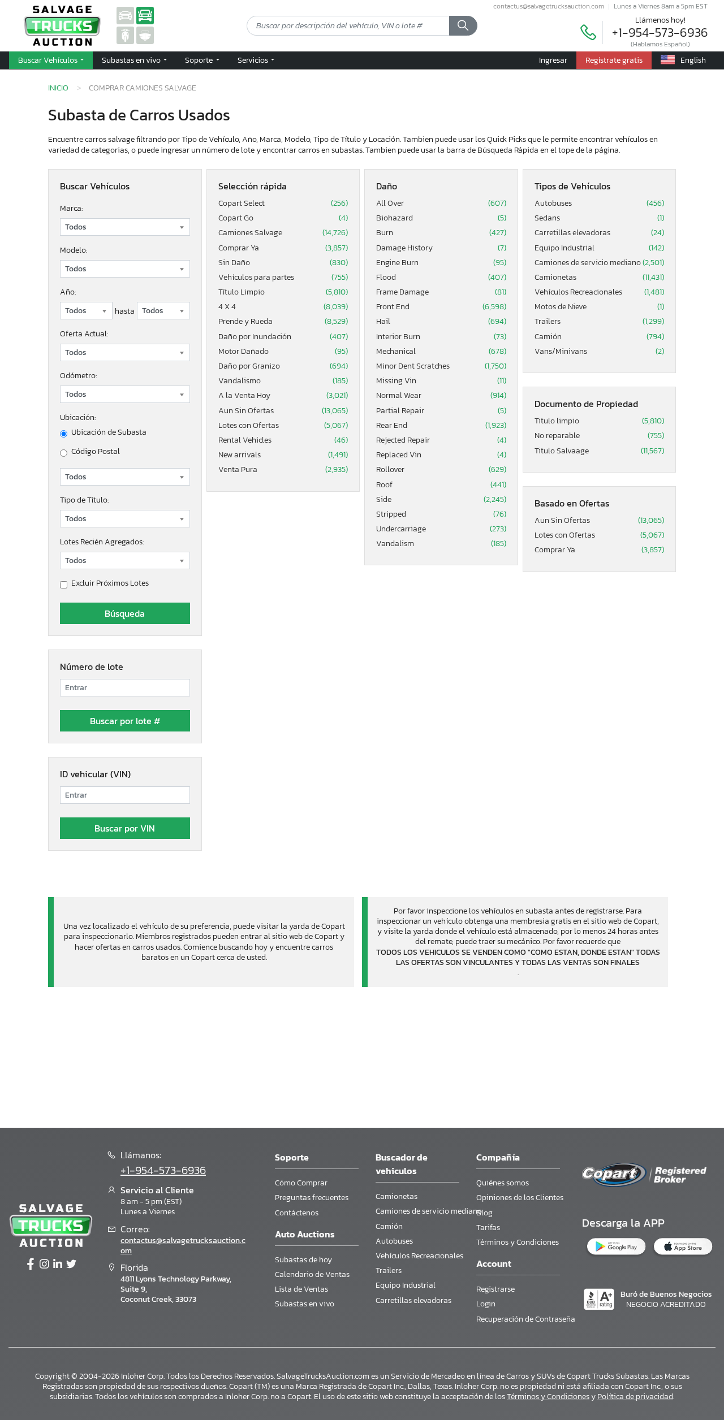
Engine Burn (441, 263)
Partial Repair (441, 411)
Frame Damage (441, 292)
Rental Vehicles (283, 440)
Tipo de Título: (84, 500)
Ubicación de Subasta (108, 432)
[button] (134, 60)
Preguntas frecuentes (311, 1197)
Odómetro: (78, 376)
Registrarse (495, 1289)
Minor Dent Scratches (441, 366)
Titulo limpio (600, 421)
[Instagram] (44, 1264)
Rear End (441, 426)
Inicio (58, 87)
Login (485, 1304)
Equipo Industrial (600, 248)
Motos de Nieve (600, 307)
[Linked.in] (57, 1264)
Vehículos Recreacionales (600, 292)
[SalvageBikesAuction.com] (125, 35)
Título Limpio (283, 292)
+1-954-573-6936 (660, 32)
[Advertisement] (362, 1056)
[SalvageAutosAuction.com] (125, 15)
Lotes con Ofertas (283, 426)
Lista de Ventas (301, 1289)
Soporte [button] (199, 60)
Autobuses (600, 203)
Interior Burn (441, 337)
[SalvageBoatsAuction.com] (145, 35)
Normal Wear (441, 396)
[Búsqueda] (463, 26)
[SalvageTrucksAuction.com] (145, 15)
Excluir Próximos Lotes (110, 583)
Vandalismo (283, 381)
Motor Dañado (283, 352)
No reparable (600, 436)
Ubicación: (78, 417)
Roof (441, 485)
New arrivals (283, 455)
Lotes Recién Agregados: (102, 542)
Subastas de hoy (303, 1260)
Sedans (600, 218)
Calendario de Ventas (312, 1274)
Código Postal (95, 452)
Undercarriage (441, 529)
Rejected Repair (441, 440)
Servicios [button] (254, 60)
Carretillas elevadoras (600, 233)
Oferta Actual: (84, 334)
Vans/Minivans (600, 352)
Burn (441, 233)
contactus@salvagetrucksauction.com (548, 6)
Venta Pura (283, 470)
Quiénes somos (502, 1183)
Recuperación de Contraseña (525, 1319)
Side (441, 500)
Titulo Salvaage (600, 451)
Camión (600, 337)
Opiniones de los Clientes (519, 1197)
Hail (441, 322)
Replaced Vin (441, 455)
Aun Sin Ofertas (283, 411)
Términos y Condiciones (517, 1242)
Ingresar (553, 60)
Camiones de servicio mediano (600, 263)
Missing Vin (441, 381)
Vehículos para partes (283, 277)
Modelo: (73, 250)
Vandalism (441, 544)
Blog (484, 1213)
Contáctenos (296, 1213)
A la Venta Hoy (283, 396)
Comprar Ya (283, 248)
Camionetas (600, 277)
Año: (68, 292)
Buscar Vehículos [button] (48, 60)
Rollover (441, 470)
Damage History (441, 248)
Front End (441, 307)
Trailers (600, 322)
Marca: (71, 208)
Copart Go (283, 218)
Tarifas (488, 1227)
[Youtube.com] (71, 1264)
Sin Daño (283, 263)
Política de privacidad (635, 1396)
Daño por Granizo (283, 366)
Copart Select (283, 203)
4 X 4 (283, 307)
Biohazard (441, 218)
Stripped (441, 514)
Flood (441, 277)
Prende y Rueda (283, 322)
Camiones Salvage (283, 233)
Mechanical (441, 352)
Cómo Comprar (301, 1183)
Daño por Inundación (283, 337)
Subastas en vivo (304, 1304)
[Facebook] (30, 1264)
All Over (441, 203)
